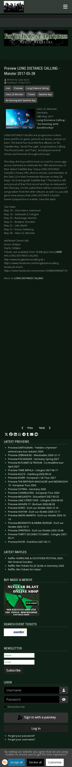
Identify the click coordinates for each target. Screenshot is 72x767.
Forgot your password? (21, 735)
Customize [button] (54, 762)
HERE (59, 252)
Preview (18, 88)
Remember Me (16, 707)
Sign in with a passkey (39, 717)
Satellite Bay (45, 94)
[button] (6, 434)
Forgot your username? (21, 739)
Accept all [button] (16, 762)
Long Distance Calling (37, 88)
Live (8, 88)
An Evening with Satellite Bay (21, 100)
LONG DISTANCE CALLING (28, 278)
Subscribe (13, 670)
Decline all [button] (35, 762)
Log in (36, 728)
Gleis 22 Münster (14, 94)
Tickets (31, 94)
